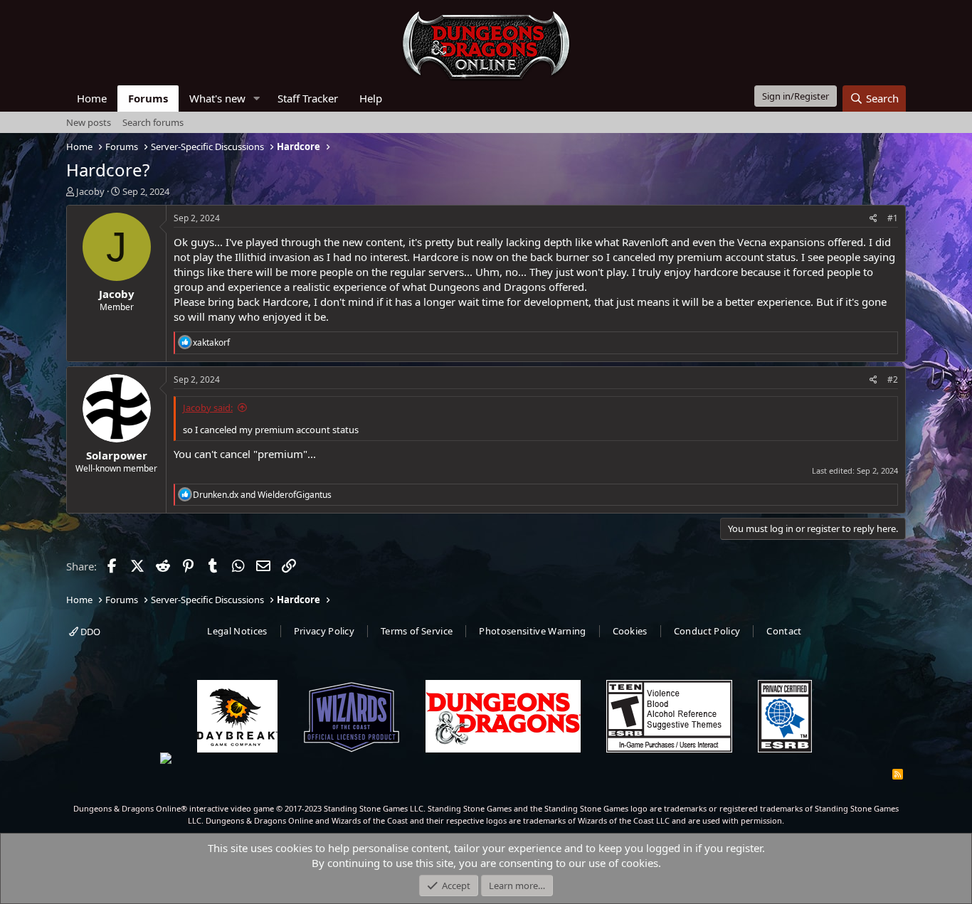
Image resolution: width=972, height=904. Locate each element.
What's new (217, 98)
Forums (148, 98)
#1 (892, 218)
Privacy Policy (324, 630)
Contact (783, 630)
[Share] (873, 219)
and (262, 495)
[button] (257, 98)
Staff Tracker (308, 98)
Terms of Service (417, 630)
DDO (89, 631)
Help (370, 98)
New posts (88, 122)
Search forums (153, 122)
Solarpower (116, 455)
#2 (892, 379)
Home (92, 98)
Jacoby (90, 191)
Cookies (630, 630)
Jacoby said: (208, 407)
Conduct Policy (707, 630)
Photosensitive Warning (532, 630)
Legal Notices (237, 630)
